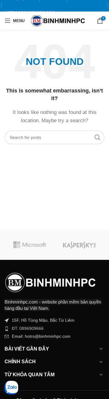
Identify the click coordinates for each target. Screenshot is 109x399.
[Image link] (50, 281)
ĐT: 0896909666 (28, 328)
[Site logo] (58, 20)
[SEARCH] (97, 137)
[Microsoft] (29, 245)
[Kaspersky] (79, 245)
